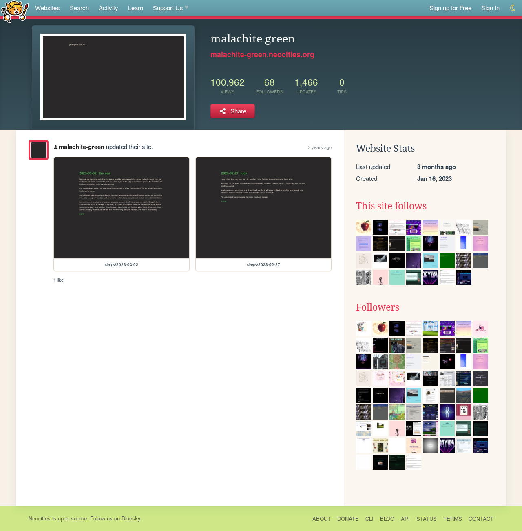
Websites (47, 7)
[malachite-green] (38, 150)
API (405, 518)
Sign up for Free (450, 7)
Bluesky (131, 518)
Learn (135, 7)
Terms (452, 518)
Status (426, 518)
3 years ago (320, 147)
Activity (108, 7)
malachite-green (81, 146)
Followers (377, 307)
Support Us (168, 7)
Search (79, 7)
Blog (387, 518)
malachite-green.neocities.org (262, 54)
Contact (481, 518)
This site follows (391, 206)
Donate (348, 518)
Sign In (490, 7)
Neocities (40, 518)
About (321, 518)
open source (72, 518)
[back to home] (15, 11)
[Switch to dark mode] (513, 8)
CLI (369, 518)
